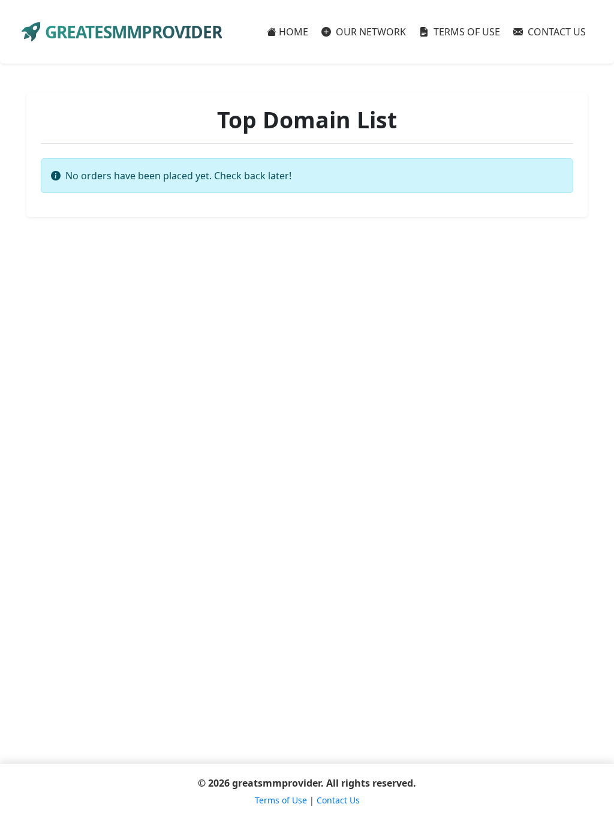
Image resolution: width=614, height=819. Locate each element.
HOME (293, 31)
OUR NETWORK (369, 31)
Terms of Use (281, 800)
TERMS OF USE (465, 31)
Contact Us (338, 800)
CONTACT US (555, 31)
